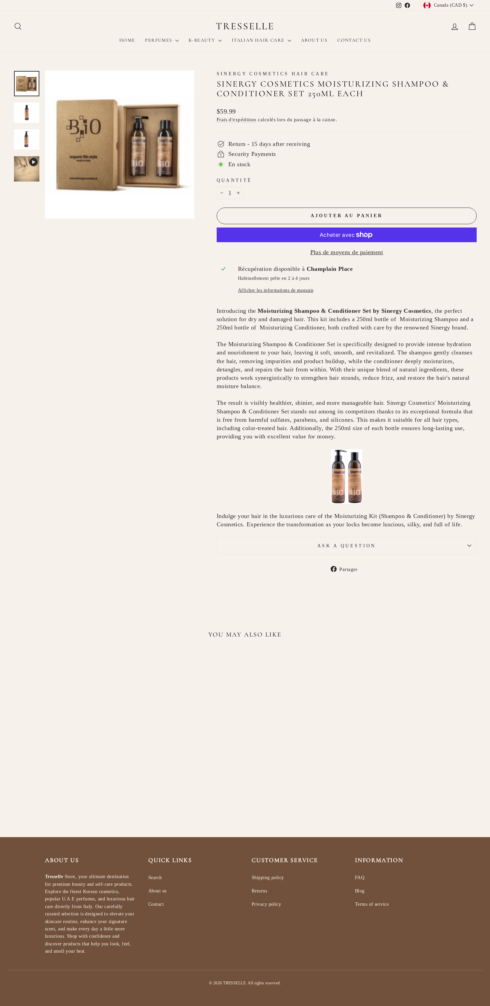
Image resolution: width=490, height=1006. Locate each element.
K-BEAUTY (203, 40)
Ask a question (346, 545)
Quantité (234, 180)
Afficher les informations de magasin (275, 290)
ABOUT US (314, 40)
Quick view (68, 757)
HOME (127, 40)
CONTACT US (354, 40)
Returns (259, 890)
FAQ (359, 877)
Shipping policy (268, 877)
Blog (360, 890)
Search (155, 877)
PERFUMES (159, 40)
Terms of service (372, 904)
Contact (156, 904)
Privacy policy (266, 904)
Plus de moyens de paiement (346, 252)
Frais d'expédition (236, 119)
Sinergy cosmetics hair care (273, 73)
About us (157, 890)
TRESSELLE (245, 26)
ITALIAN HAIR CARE (259, 40)
